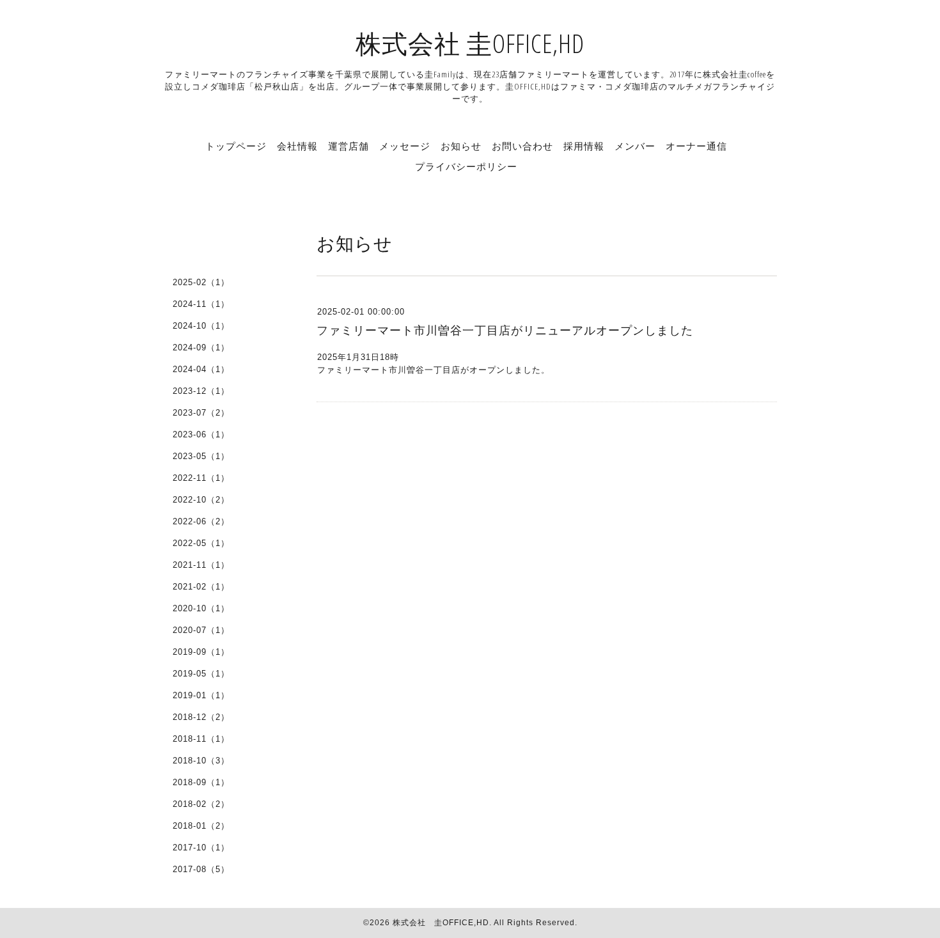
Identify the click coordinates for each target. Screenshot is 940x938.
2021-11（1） (201, 565)
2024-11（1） (201, 304)
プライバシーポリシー (466, 166)
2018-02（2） (201, 804)
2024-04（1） (201, 369)
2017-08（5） (201, 869)
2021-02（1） (201, 586)
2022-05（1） (201, 543)
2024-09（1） (201, 347)
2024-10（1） (201, 326)
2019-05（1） (201, 673)
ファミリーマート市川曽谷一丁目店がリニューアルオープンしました (505, 330)
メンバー (635, 145)
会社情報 (297, 145)
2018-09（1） (201, 782)
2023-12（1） (201, 391)
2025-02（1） (201, 282)
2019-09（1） (201, 652)
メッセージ (404, 145)
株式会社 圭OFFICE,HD (470, 43)
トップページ (236, 145)
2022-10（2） (201, 499)
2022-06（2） (201, 521)
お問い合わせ (522, 145)
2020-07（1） (201, 630)
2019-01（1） (201, 695)
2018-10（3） (201, 760)
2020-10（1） (201, 608)
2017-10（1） (201, 847)
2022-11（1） (201, 478)
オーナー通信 (696, 145)
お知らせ (461, 145)
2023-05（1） (201, 456)
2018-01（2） (201, 826)
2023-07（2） (201, 413)
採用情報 (583, 145)
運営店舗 (348, 145)
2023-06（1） (201, 434)
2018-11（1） (201, 739)
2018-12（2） (201, 717)
